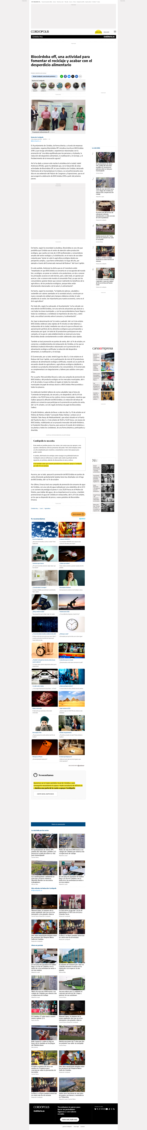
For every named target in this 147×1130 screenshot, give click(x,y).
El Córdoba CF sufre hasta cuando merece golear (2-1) (43, 1017)
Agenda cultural (88, 1)
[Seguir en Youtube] (107, 1109)
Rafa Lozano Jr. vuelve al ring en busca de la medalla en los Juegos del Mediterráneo (43, 1043)
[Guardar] (80, 76)
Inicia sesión (106, 32)
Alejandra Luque (63, 855)
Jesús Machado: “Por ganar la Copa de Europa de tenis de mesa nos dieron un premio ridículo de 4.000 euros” (96, 488)
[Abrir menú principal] (115, 31)
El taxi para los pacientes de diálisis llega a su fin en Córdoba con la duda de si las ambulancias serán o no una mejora (71, 879)
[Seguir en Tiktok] (109, 1109)
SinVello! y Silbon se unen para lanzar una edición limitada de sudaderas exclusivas (96, 396)
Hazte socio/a (98, 32)
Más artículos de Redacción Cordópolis (43, 888)
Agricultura (47, 508)
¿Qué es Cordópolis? (67, 1126)
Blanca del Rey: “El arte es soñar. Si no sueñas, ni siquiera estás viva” (96, 508)
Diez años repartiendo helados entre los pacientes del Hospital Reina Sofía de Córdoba (44, 937)
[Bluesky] (69, 76)
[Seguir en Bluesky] (95, 1109)
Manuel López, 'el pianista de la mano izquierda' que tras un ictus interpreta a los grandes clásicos (43, 912)
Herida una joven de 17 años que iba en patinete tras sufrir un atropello (71, 1042)
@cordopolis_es (36, 141)
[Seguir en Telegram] (102, 1109)
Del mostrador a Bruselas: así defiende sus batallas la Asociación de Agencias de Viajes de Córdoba (96, 386)
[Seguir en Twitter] (98, 1109)
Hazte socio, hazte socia (45, 794)
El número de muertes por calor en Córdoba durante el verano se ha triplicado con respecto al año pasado (71, 967)
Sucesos (54, 1)
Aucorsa (70, 1)
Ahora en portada (37, 945)
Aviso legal (76, 1126)
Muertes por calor (60, 1)
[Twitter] (72, 76)
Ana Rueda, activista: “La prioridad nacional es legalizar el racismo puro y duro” (96, 478)
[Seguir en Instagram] (104, 1109)
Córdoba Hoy (37, 36)
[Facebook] (65, 76)
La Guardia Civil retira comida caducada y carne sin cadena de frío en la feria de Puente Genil (105, 282)
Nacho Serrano (35, 1020)
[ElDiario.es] (109, 36)
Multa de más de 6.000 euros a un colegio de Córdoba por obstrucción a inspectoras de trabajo (71, 851)
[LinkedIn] (76, 76)
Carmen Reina (35, 857)
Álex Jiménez (34, 1047)
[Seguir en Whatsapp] (111, 1109)
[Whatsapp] (61, 76)
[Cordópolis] (43, 1107)
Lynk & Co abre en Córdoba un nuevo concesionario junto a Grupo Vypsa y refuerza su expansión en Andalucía (96, 357)
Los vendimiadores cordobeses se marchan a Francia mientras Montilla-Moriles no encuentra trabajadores (42, 879)
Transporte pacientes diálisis (47, 1)
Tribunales (66, 1)
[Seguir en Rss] (114, 1109)
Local (41, 508)
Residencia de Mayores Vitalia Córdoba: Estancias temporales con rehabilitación (96, 367)
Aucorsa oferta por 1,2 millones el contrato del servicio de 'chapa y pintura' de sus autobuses (70, 993)
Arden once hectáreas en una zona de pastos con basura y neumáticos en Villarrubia (71, 1095)
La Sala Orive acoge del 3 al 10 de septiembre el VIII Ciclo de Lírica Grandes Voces (70, 912)
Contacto (82, 1126)
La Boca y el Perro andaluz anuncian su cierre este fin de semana (71, 936)
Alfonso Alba (34, 884)
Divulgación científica (80, 1)
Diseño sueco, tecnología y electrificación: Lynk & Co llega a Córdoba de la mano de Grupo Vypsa (97, 377)
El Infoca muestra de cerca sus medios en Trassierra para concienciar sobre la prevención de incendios (43, 1069)
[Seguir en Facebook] (99, 1109)
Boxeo (98, 1)
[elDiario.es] (43, 1111)
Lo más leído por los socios (40, 830)
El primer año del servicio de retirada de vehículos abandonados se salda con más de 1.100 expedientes (105, 215)
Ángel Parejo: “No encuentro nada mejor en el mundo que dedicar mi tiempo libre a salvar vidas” (96, 498)
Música (74, 1)
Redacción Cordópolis (37, 137)
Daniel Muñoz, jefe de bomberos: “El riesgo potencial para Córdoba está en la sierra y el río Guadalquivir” (97, 469)
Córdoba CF (94, 1)
